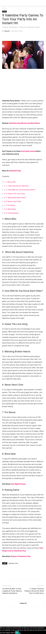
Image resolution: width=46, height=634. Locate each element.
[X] (9, 36)
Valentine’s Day (15, 171)
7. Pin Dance (9, 205)
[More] (24, 36)
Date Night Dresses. (18, 484)
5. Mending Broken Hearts (15, 198)
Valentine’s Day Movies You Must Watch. (24, 123)
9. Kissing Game (11, 213)
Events (4, 11)
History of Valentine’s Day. (21, 556)
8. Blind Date (10, 209)
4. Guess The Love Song (14, 194)
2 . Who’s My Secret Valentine (16, 186)
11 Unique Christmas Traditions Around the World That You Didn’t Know (34, 591)
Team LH (7, 31)
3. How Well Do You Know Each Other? (20, 190)
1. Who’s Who (10, 182)
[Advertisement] (18, 85)
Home (4, 8)
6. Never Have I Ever (12, 201)
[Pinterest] (14, 36)
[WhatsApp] (19, 36)
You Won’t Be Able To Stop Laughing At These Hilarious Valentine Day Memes (12, 591)
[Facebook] (4, 36)
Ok (17, 632)
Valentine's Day (13, 563)
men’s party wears (28, 151)
